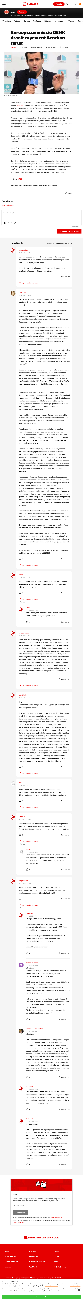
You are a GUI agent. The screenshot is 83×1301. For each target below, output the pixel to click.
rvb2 (28, 607)
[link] (20, 185)
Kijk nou (47, 21)
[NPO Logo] (79, 4)
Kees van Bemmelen (34, 1029)
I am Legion (23, 292)
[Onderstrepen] (11, 223)
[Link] (15, 223)
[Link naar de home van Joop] (6, 12)
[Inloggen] (75, 4)
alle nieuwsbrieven (57, 1217)
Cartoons (37, 21)
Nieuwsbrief (60, 21)
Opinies (27, 21)
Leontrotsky (24, 250)
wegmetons (24, 880)
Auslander (30, 1119)
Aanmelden (20, 1212)
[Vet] (4, 223)
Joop (13, 12)
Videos (71, 21)
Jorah (21, 574)
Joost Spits (23, 695)
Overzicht (6, 21)
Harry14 (22, 817)
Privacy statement (18, 1222)
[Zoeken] (67, 4)
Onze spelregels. (8, 205)
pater (21, 783)
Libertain (29, 913)
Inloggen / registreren (69, 231)
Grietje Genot (24, 633)
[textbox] (41, 215)
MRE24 (20, 179)
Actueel (17, 21)
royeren (20, 105)
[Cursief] (8, 223)
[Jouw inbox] (71, 4)
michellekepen (32, 962)
